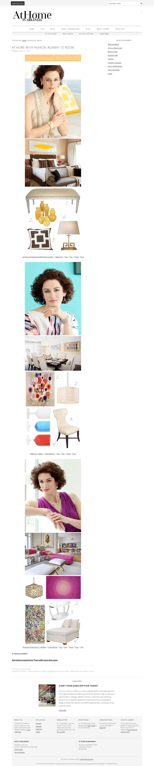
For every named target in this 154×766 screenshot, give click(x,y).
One (65, 257)
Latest (110, 73)
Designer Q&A (113, 55)
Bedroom (59, 257)
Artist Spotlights (113, 44)
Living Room (52, 647)
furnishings (50, 671)
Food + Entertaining (115, 66)
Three (76, 257)
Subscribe (62, 710)
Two (70, 257)
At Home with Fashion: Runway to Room (43, 47)
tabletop (85, 671)
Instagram (39, 729)
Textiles (91, 671)
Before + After (113, 51)
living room (79, 671)
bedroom (30, 671)
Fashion (44, 671)
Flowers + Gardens (114, 62)
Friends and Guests (25, 669)
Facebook (39, 726)
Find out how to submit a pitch (129, 731)
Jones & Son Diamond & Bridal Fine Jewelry (38, 257)
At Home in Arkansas (32, 15)
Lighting (72, 671)
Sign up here (61, 732)
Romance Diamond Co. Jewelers (34, 647)
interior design (64, 671)
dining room (37, 671)
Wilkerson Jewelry (36, 454)
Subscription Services (86, 759)
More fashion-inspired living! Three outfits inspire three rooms (35, 660)
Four (82, 257)
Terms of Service (19, 752)
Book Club (115, 48)
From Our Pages (113, 70)
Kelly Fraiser (91, 726)
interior (57, 671)
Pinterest (38, 723)
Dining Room (50, 454)
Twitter (38, 732)
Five (81, 647)
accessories (23, 671)
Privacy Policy (18, 749)
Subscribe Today (18, 3)
